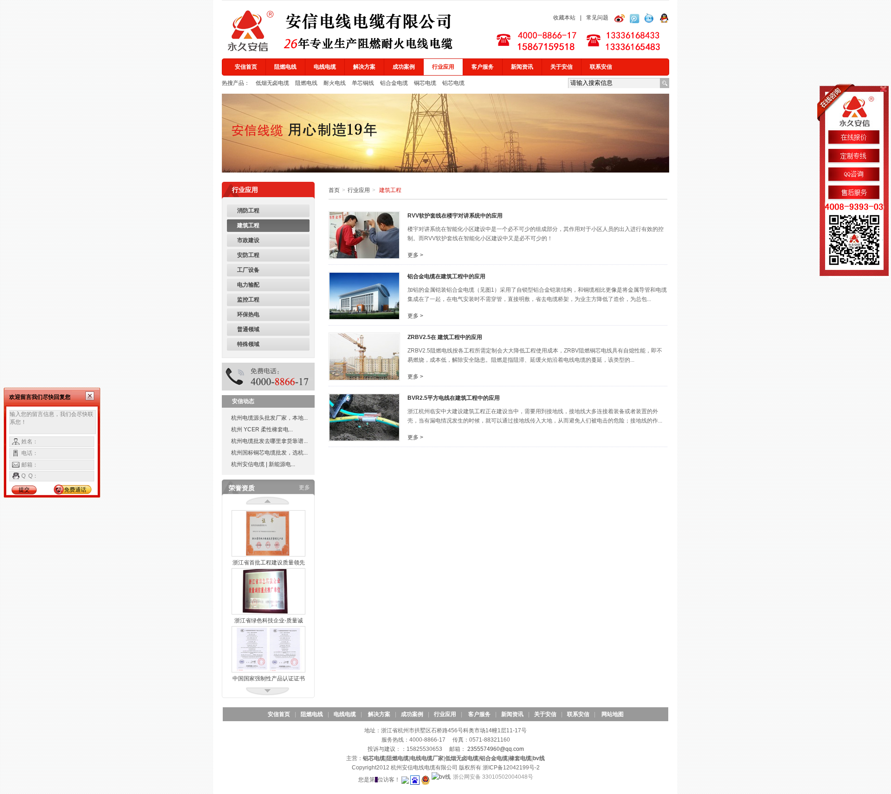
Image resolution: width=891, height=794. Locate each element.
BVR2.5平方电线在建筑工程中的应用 (453, 398)
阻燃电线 (285, 67)
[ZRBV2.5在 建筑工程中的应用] (364, 356)
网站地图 (612, 714)
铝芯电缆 (453, 83)
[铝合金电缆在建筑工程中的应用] (364, 295)
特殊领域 (248, 344)
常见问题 (597, 17)
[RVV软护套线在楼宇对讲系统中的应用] (364, 234)
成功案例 (404, 67)
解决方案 (364, 67)
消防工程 (248, 210)
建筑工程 (248, 225)
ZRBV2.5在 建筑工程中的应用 (444, 337)
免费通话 (75, 490)
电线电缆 (325, 67)
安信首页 (246, 67)
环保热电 (248, 314)
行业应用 (443, 67)
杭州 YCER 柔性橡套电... (262, 429)
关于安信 (561, 67)
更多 (304, 487)
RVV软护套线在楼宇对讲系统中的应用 (455, 215)
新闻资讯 (522, 67)
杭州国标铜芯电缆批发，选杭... (269, 452)
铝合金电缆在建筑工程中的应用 (446, 276)
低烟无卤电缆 (273, 83)
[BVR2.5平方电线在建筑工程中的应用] (364, 417)
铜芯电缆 (426, 83)
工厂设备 (248, 270)
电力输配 (248, 285)
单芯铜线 (363, 83)
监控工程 (248, 299)
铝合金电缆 (394, 83)
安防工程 (248, 255)
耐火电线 (335, 83)
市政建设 (248, 240)
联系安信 (601, 67)
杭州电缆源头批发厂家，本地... (269, 418)
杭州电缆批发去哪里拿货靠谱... (269, 441)
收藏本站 (564, 17)
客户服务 (482, 67)
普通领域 (248, 329)
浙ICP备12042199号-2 (511, 767)
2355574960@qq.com (495, 749)
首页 (334, 190)
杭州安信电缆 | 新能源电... (263, 464)
